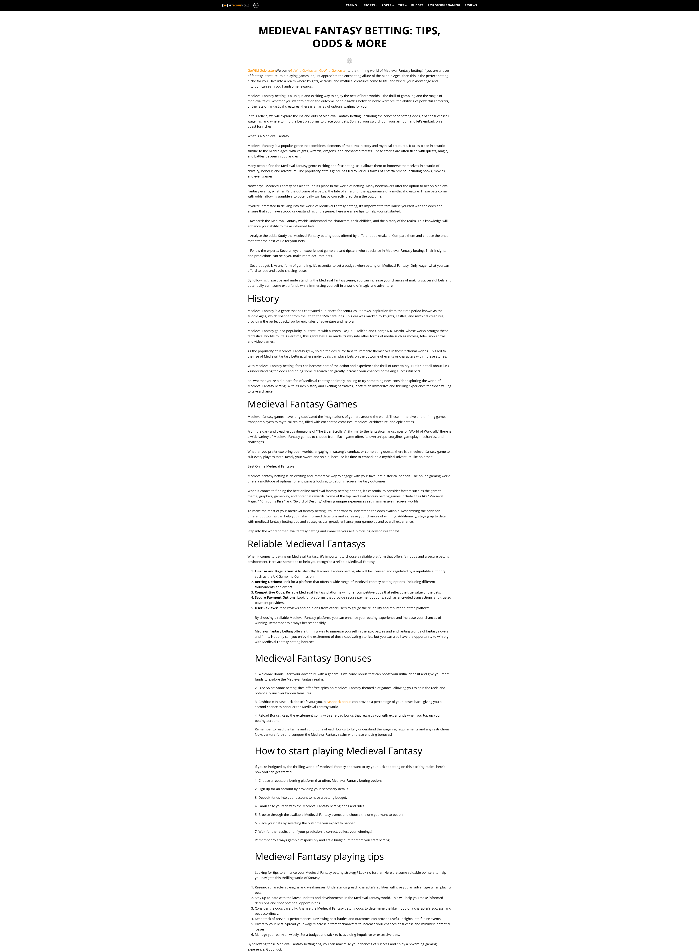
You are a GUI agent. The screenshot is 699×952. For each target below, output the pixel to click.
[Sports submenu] (376, 5)
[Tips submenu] (406, 5)
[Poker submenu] (393, 5)
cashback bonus (339, 701)
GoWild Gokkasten (262, 70)
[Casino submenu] (359, 5)
